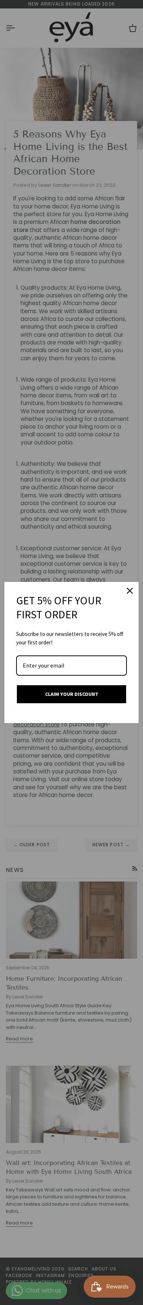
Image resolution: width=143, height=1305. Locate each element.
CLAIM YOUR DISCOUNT (71, 694)
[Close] (130, 591)
